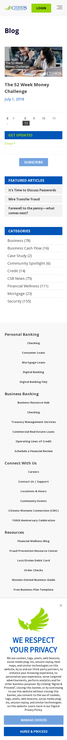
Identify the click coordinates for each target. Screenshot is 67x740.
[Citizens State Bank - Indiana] (16, 8)
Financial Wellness (27, 285)
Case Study (19, 255)
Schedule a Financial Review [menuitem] (34, 451)
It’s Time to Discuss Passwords (32, 190)
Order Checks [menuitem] (33, 570)
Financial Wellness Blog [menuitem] (33, 541)
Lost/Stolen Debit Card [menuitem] (33, 560)
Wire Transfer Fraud (24, 199)
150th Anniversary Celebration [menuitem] (33, 520)
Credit (16, 270)
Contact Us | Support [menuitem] (33, 481)
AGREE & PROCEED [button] (33, 731)
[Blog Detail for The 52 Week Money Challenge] (33, 62)
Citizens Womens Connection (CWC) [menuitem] (33, 510)
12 (26, 123)
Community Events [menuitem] (33, 501)
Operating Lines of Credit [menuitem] (34, 441)
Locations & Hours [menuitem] (34, 491)
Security (19, 301)
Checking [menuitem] (33, 343)
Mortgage (19, 293)
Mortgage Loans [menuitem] (33, 362)
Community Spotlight (28, 263)
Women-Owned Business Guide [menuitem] (33, 580)
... (7, 123)
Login (41, 8)
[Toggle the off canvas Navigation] (59, 8)
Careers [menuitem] (33, 472)
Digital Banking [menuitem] (33, 372)
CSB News (19, 278)
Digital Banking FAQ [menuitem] (33, 382)
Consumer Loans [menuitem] (33, 352)
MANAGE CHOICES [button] (34, 720)
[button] (61, 605)
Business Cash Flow (28, 248)
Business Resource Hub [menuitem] (33, 402)
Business (19, 240)
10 (43, 118)
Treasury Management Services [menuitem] (33, 422)
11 (54, 118)
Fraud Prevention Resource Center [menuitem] (33, 551)
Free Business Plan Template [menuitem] (33, 589)
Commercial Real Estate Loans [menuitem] (33, 431)
